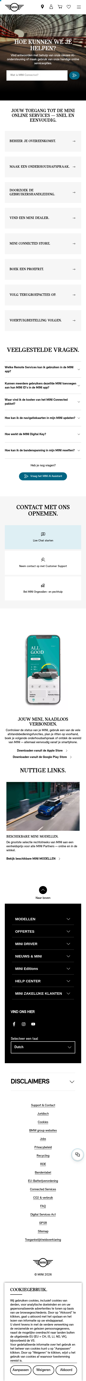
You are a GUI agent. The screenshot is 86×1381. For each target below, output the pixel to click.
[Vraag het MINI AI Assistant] (74, 75)
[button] (43, 537)
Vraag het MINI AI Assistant (46, 476)
